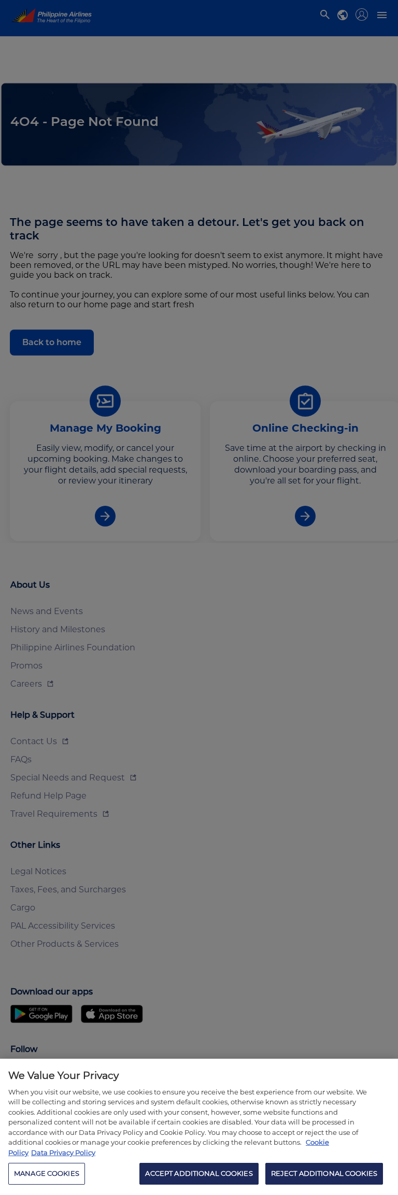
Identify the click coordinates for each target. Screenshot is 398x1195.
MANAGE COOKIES (46, 1173)
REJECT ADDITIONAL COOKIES (324, 1173)
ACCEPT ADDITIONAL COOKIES (198, 1173)
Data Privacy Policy (63, 1152)
